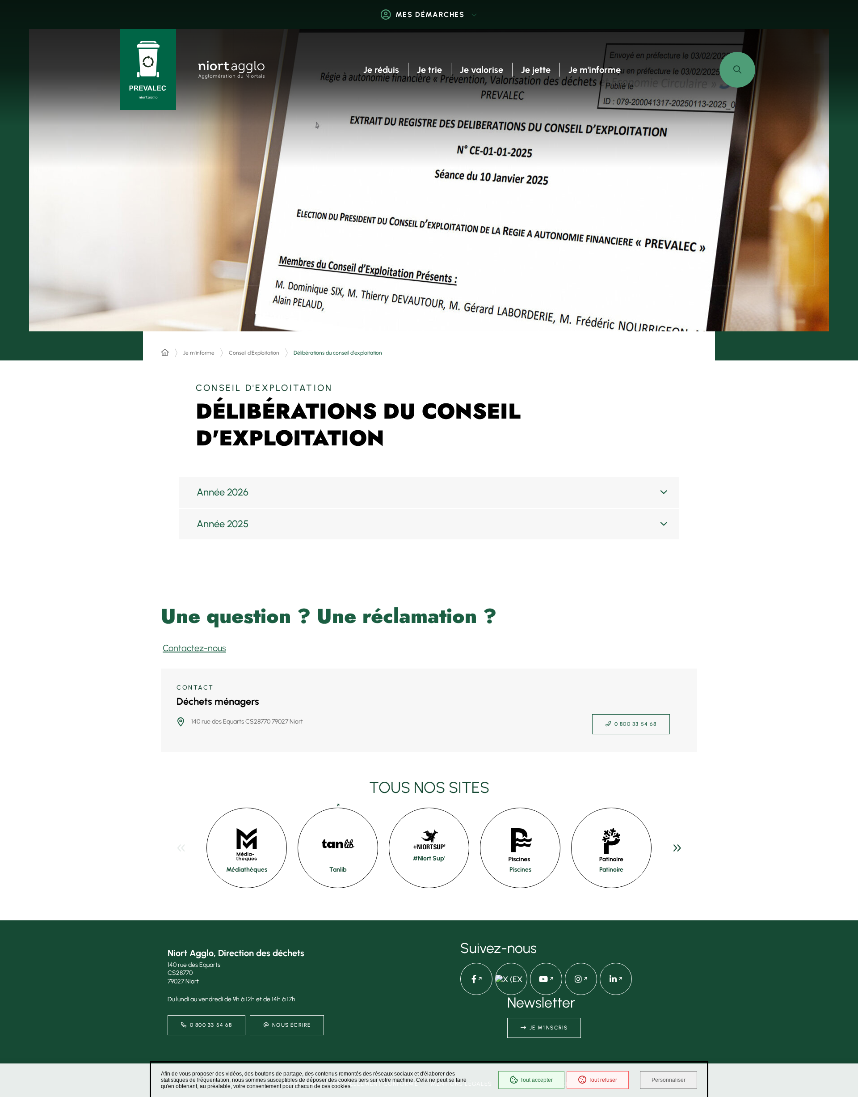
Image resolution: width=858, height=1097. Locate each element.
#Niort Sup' (429, 858)
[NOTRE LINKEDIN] (616, 979)
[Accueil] (165, 352)
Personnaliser (669, 1080)
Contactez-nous (194, 648)
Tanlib (338, 869)
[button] (737, 70)
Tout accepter (536, 1080)
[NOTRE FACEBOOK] (476, 979)
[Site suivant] (677, 848)
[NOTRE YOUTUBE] (546, 979)
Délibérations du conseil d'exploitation (338, 353)
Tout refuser (603, 1080)
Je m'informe (198, 353)
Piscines (520, 869)
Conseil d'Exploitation (254, 353)
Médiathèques (246, 869)
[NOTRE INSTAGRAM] (581, 979)
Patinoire (611, 869)
